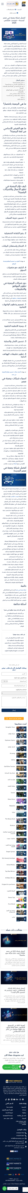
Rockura (12, 825)
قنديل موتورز (11, 747)
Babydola (12, 806)
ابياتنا (13, 812)
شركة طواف (11, 734)
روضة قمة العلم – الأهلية (10, 846)
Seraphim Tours (10, 727)
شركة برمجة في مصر (21, 590)
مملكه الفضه (11, 786)
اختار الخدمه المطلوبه (21, 689)
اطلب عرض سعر (8, 1118)
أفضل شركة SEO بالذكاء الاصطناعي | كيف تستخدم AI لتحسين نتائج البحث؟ (15, 990)
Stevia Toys (11, 898)
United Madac (11, 865)
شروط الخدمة (9, 1113)
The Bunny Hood (10, 819)
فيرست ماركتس (15, 496)
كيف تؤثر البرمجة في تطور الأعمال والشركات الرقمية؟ (13, 87)
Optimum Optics (10, 740)
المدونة (24, 1118)
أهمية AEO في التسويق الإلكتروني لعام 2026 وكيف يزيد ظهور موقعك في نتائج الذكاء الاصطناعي (15, 1028)
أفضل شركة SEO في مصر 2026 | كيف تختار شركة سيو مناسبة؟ (15, 953)
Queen (13, 793)
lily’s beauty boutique (8, 858)
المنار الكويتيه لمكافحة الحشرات (9, 833)
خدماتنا (24, 1110)
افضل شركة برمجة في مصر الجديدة (15, 95)
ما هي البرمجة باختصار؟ (18, 83)
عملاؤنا (24, 1113)
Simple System (10, 852)
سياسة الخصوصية (8, 1116)
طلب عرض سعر (10, 4)
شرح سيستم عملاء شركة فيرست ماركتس (21, 1122)
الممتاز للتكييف (11, 891)
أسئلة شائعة (20, 99)
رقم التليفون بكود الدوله (20, 677)
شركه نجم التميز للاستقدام (10, 911)
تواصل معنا (9, 1107)
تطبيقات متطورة (16, 298)
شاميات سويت (11, 839)
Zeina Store (11, 799)
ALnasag (12, 753)
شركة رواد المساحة (10, 773)
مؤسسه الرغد (11, 780)
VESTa (13, 760)
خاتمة (22, 97)
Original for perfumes (8, 884)
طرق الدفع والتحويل (7, 1110)
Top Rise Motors (10, 871)
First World (11, 904)
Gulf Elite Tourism (9, 767)
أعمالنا (15, 464)
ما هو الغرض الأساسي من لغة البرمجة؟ (14, 84)
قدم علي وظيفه (21, 1116)
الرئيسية (24, 1107)
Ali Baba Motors (10, 878)
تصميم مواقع (13, 13)
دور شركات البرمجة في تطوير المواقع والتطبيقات (14, 91)
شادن (13, 917)
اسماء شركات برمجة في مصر (16, 94)
